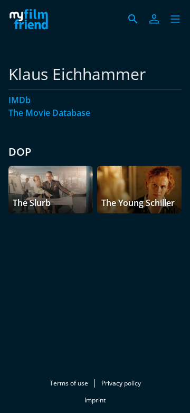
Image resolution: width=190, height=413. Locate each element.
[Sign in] (154, 19)
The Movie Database (49, 113)
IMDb (19, 100)
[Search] (133, 19)
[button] (175, 19)
